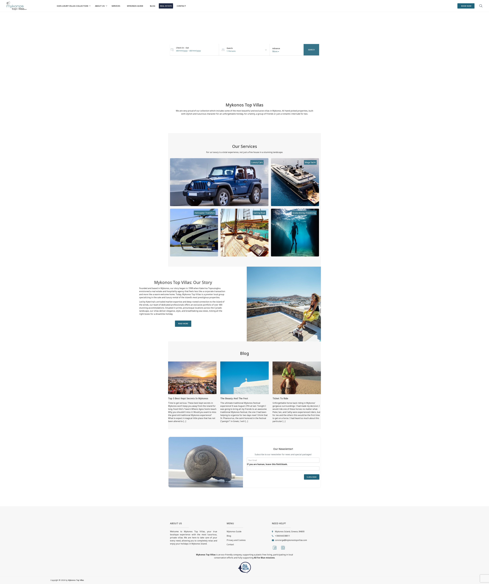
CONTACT (181, 6)
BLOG (152, 6)
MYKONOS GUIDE (135, 6)
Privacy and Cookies (236, 540)
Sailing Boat (259, 212)
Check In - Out (182, 47)
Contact (230, 544)
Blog (229, 535)
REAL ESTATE (166, 6)
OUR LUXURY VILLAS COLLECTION (72, 6)
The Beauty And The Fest (234, 398)
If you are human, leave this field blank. (267, 464)
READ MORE (183, 323)
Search (311, 49)
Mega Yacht (310, 162)
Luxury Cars (257, 162)
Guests (230, 48)
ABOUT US (100, 6)
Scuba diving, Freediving (304, 212)
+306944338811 (282, 535)
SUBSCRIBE (312, 477)
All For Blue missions (264, 557)
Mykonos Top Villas (76, 580)
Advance (276, 48)
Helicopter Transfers (205, 212)
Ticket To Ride (280, 398)
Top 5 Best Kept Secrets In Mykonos (188, 398)
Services (116, 6)
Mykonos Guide (234, 531)
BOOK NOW (466, 6)
